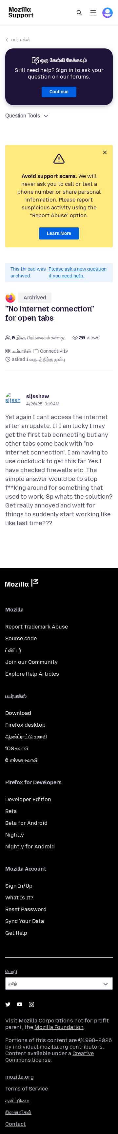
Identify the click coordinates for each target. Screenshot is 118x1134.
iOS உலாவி (17, 748)
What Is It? (19, 898)
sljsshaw (37, 396)
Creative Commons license (49, 1056)
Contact (15, 1124)
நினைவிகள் (18, 1112)
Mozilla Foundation (59, 1027)
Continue (59, 92)
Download (18, 713)
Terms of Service (26, 1089)
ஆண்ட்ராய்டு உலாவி (26, 737)
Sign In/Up (18, 886)
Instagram (31, 1004)
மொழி (11, 971)
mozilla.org (19, 1077)
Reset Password (26, 909)
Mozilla (21, 584)
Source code (21, 638)
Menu (93, 13)
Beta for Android (26, 823)
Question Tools (22, 115)
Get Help (16, 933)
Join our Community (31, 662)
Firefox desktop (25, 725)
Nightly (14, 835)
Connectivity (54, 351)
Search (79, 13)
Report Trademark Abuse (36, 627)
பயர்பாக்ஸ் (20, 40)
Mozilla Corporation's (46, 1021)
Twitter (7, 1004)
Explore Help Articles (32, 674)
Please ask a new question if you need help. (78, 272)
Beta (11, 811)
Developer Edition (28, 799)
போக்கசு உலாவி (21, 760)
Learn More (59, 233)
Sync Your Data (24, 921)
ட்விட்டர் (13, 650)
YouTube (19, 1004)
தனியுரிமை (17, 1100)
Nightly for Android (30, 846)
